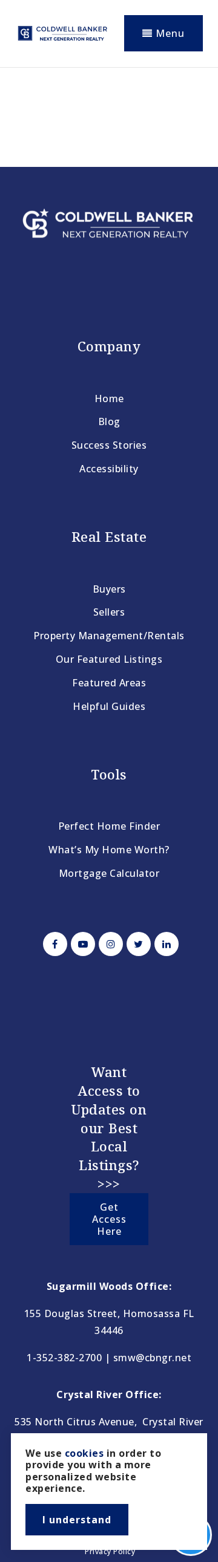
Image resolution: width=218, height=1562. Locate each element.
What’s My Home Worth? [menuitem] (109, 849)
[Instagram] (109, 944)
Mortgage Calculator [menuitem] (109, 873)
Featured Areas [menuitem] (109, 682)
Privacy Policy (110, 1551)
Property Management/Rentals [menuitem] (109, 635)
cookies (84, 1453)
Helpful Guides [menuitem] (109, 706)
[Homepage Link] (62, 32)
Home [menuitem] (109, 398)
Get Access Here (109, 1219)
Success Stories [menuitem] (109, 445)
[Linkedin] (165, 944)
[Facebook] (53, 944)
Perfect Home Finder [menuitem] (109, 826)
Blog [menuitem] (109, 421)
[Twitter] (137, 944)
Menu (169, 33)
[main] (109, 112)
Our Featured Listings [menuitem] (109, 659)
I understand (76, 1519)
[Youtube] (81, 944)
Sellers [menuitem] (109, 612)
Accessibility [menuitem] (109, 468)
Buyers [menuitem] (109, 589)
